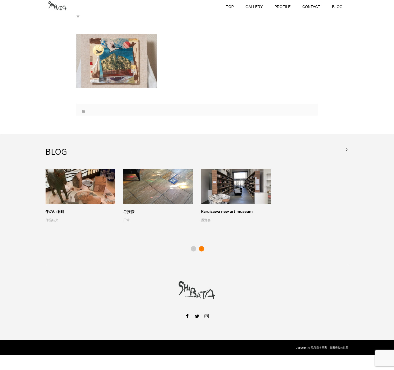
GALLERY (254, 7)
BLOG (337, 7)
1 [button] (193, 248)
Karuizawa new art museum (227, 211)
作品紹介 (52, 220)
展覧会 (206, 220)
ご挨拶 (129, 211)
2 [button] (201, 248)
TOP (230, 7)
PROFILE (282, 7)
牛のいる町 (55, 211)
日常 (126, 220)
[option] (201, 196)
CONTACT (311, 7)
